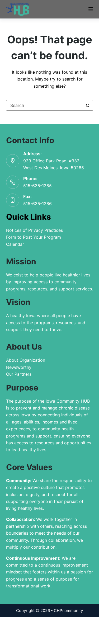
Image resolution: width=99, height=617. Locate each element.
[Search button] (88, 105)
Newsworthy (18, 367)
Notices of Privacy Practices (34, 230)
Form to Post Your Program (33, 237)
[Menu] (90, 9)
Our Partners (18, 374)
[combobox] (44, 105)
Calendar (15, 244)
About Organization (25, 360)
